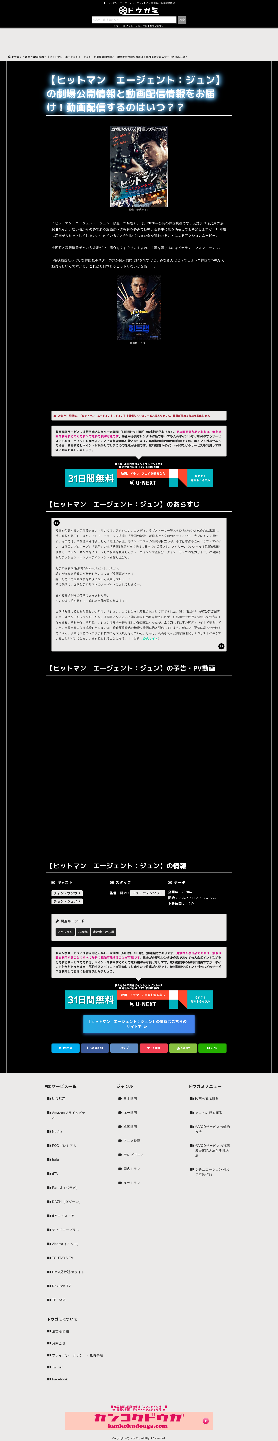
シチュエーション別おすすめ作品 (212, 1172)
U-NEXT (59, 1098)
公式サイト (150, 638)
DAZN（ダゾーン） (67, 1202)
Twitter (67, 1047)
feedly (185, 1047)
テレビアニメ (134, 1155)
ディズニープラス (65, 1230)
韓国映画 (130, 1126)
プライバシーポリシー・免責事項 (77, 1355)
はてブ (124, 1047)
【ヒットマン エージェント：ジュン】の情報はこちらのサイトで (137, 1024)
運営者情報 (60, 1331)
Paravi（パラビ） (66, 1187)
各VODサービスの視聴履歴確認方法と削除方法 (212, 1150)
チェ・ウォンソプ (146, 893)
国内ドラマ (132, 1169)
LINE (214, 1047)
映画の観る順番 (207, 1098)
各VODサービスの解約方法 (212, 1129)
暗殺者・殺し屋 (103, 931)
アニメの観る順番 (208, 1112)
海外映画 (130, 1112)
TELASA (59, 1300)
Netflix (57, 1131)
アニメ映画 (132, 1141)
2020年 (83, 931)
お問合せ (59, 1343)
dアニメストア (63, 1216)
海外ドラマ (132, 1183)
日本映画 (130, 1098)
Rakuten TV (61, 1286)
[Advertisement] (139, 376)
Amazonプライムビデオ (69, 1115)
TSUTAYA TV (62, 1258)
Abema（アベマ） (66, 1244)
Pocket (155, 1047)
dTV (55, 1173)
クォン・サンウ (66, 893)
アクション (65, 931)
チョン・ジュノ (66, 901)
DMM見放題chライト (68, 1272)
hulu (55, 1159)
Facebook (96, 1047)
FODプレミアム (64, 1145)
